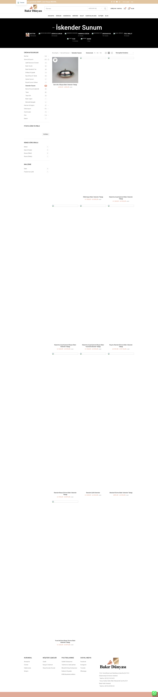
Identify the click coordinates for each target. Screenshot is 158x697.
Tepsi (27, 92)
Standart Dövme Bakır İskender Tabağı (120, 492)
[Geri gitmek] (53, 27)
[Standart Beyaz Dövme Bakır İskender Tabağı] (65, 422)
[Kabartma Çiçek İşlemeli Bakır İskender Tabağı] (121, 126)
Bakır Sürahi (28, 66)
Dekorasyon (27, 108)
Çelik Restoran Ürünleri (32, 62)
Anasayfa (27, 661)
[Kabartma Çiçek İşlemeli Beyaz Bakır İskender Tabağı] (65, 274)
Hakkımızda (27, 668)
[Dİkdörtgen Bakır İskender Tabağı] (93, 126)
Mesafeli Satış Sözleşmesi (69, 668)
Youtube (82, 668)
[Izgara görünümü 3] (109, 53)
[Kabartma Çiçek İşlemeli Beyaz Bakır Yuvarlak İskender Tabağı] (93, 274)
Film (25, 115)
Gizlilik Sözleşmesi (67, 661)
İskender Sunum (30, 85)
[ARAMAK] (105, 8)
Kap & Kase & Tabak (31, 76)
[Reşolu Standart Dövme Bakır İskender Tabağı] (121, 274)
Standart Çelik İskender (93, 492)
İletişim (26, 671)
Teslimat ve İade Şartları (69, 664)
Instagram (83, 664)
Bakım (26, 118)
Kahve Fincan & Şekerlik (32, 89)
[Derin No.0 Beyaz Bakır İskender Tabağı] (65, 70)
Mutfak (26, 56)
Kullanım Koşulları (67, 671)
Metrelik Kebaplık (30, 102)
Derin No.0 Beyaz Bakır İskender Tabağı (65, 84)
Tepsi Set (28, 95)
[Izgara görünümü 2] (106, 53)
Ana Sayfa (55, 53)
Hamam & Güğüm (29, 105)
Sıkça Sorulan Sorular (49, 668)
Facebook (83, 661)
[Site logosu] (33, 8)
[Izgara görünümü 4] (112, 53)
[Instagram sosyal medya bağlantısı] (114, 1)
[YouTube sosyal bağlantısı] (116, 1)
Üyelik (44, 661)
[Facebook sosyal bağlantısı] (112, 1)
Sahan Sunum (29, 79)
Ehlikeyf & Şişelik (30, 72)
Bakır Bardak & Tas (30, 69)
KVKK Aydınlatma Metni (68, 674)
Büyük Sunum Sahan (31, 82)
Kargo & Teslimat (48, 664)
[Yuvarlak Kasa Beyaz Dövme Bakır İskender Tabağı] (65, 570)
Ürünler (26, 664)
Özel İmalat (27, 112)
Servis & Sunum (28, 59)
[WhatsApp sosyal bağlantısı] (119, 1)
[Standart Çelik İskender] (93, 422)
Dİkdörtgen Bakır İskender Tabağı (93, 197)
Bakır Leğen (28, 99)
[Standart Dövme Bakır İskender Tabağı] (121, 422)
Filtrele (45, 134)
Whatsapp (83, 671)
